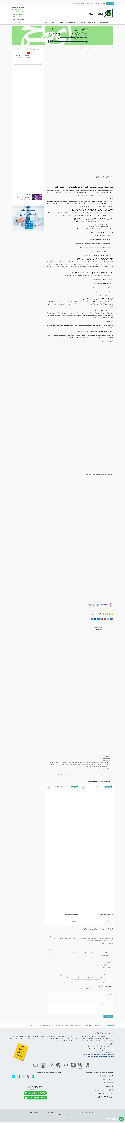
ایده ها (28, 52)
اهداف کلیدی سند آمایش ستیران (55, 762)
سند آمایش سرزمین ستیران (56, 764)
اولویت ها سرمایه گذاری (103, 1025)
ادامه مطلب (108, 921)
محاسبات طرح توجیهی (43, 1025)
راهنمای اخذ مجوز (78, 1025)
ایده (96, 1025)
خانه (111, 22)
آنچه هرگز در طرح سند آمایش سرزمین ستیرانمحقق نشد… (94, 762)
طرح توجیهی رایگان (87, 1025)
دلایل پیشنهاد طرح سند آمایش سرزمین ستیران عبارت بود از (74, 764)
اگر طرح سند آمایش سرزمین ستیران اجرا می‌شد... (72, 762)
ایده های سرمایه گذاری (72, 22)
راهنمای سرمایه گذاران (69, 1025)
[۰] (12, 22)
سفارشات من (96, 3)
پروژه (93, 1025)
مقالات (35, 1025)
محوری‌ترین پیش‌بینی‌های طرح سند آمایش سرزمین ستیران (98, 766)
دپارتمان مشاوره (89, 3)
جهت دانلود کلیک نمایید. (94, 331)
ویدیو (32, 1025)
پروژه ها (62, 22)
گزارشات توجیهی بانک (59, 1025)
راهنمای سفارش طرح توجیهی (78, 3)
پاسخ (103, 943)
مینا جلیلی (98, 629)
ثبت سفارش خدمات (103, 22)
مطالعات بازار (82, 22)
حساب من (103, 3)
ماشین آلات (51, 1025)
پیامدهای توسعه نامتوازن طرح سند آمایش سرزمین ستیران (98, 764)
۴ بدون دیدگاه (103, 768)
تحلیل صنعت (81, 181)
